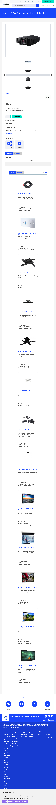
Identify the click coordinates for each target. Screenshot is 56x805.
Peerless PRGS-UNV (25, 312)
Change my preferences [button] (21, 801)
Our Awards (7, 743)
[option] (28, 71)
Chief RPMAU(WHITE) (25, 390)
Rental (14, 746)
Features (9, 153)
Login (39, 1)
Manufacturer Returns (44, 113)
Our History (7, 736)
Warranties (20, 172)
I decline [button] (10, 801)
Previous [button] (4, 75)
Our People (24, 736)
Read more (8, 133)
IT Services (15, 741)
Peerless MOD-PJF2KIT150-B (27, 469)
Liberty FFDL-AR (23, 430)
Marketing (15, 745)
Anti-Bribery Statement (7, 776)
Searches (30, 1)
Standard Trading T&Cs (6, 782)
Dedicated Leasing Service (15, 738)
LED (30, 738)
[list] (42, 172)
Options (12, 172)
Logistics (14, 743)
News (38, 734)
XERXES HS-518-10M (24, 193)
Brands (31, 732)
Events (39, 736)
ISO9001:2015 (7, 745)
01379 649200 (22, 1)
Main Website (48, 1)
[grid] (45, 172)
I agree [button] (5, 801)
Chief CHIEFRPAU (23, 272)
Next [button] (51, 75)
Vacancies (6, 741)
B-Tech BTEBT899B (24, 351)
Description (17, 153)
